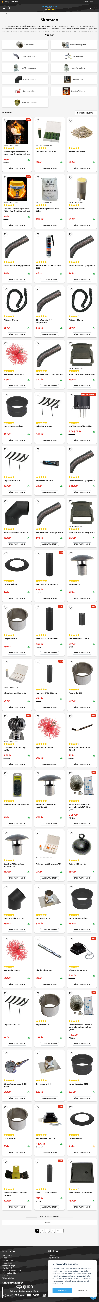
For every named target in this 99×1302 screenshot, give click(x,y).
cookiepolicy (58, 1283)
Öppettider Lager (9, 1265)
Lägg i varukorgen (17, 168)
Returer (5, 1275)
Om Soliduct (7, 1268)
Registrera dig (53, 1258)
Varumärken (7, 1255)
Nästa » (59, 1231)
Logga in (51, 1255)
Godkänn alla (62, 1290)
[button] (5, 120)
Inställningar (83, 1290)
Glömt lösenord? (54, 1260)
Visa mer (49, 35)
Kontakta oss (7, 1260)
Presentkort (7, 1263)
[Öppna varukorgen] (95, 7)
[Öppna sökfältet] (9, 7)
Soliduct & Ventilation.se (11, 1270)
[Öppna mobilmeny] (3, 7)
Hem (2, 14)
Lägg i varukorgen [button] (82, 824)
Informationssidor (9, 1273)
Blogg (4, 1258)
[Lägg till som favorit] (90, 7)
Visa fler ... (49, 1222)
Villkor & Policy (8, 1278)
